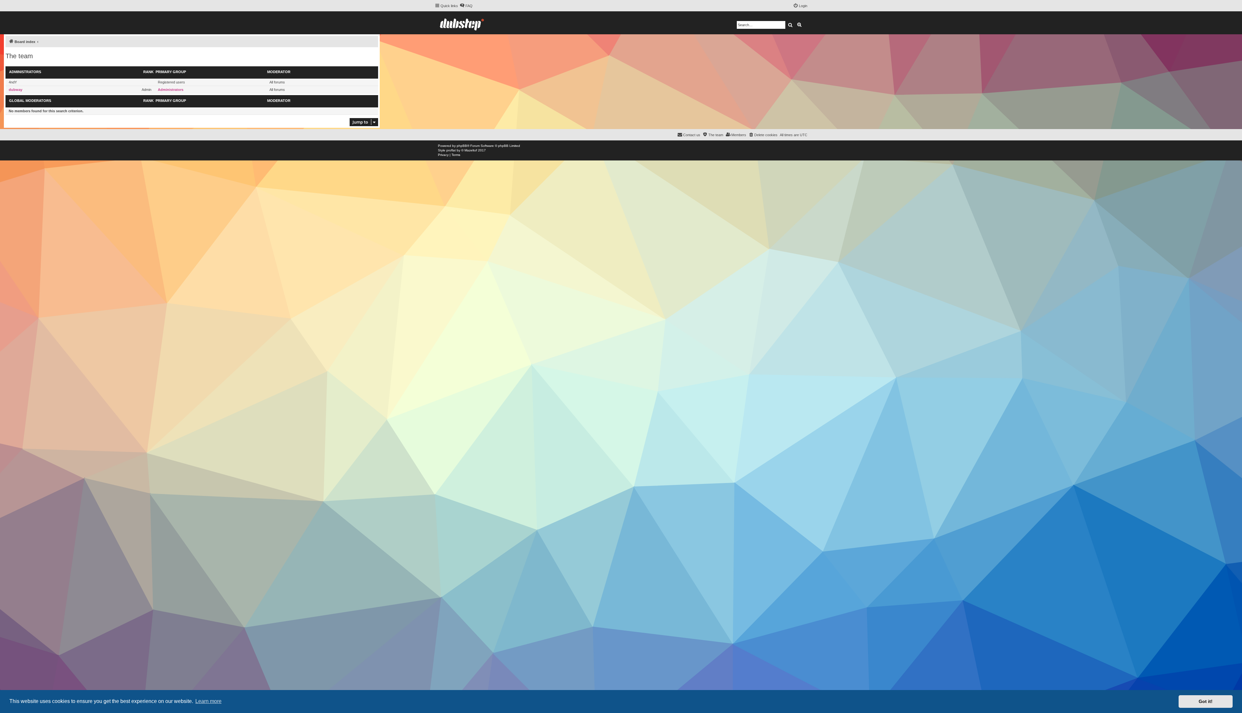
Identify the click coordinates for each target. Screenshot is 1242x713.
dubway (15, 90)
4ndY (13, 82)
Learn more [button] (208, 701)
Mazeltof (470, 150)
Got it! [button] (1206, 701)
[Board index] (462, 23)
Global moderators (30, 101)
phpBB (462, 146)
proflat (451, 150)
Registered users (171, 82)
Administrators (25, 72)
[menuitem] (466, 6)
